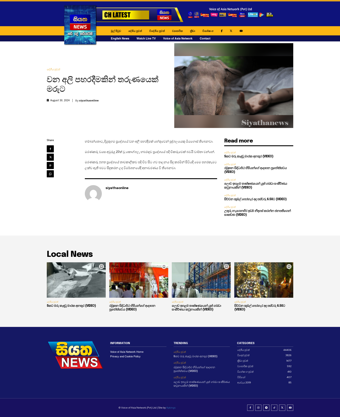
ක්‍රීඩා (192, 31)
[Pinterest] (50, 165)
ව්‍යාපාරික (177, 31)
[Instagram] (258, 408)
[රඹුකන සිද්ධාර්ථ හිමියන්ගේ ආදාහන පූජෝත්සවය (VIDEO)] (138, 280)
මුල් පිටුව (116, 31)
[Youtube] (290, 408)
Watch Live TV (146, 38)
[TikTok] (274, 408)
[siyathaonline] (93, 193)
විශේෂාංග (208, 31)
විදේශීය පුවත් (157, 31)
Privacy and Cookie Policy (125, 356)
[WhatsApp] (50, 173)
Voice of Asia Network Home (126, 351)
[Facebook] (50, 148)
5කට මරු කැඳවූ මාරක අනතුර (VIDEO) (248, 156)
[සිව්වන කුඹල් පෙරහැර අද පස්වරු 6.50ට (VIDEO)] (263, 280)
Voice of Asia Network (177, 38)
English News (120, 38)
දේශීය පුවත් (135, 31)
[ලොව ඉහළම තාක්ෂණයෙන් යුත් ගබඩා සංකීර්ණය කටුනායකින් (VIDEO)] (201, 280)
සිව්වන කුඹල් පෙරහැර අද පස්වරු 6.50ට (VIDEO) (255, 199)
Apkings (170, 407)
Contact (205, 38)
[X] (50, 157)
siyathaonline (89, 100)
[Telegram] (266, 408)
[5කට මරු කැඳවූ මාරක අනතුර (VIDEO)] (76, 280)
